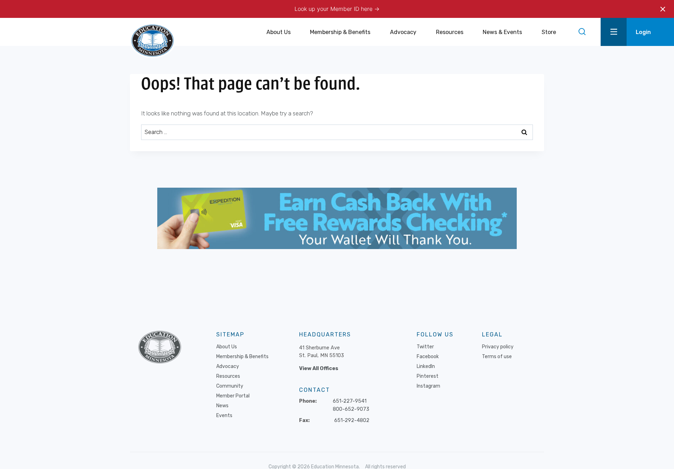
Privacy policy (498, 347)
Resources (228, 376)
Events (224, 415)
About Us (226, 347)
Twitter (425, 347)
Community (229, 386)
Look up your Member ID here (334, 8)
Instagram (428, 386)
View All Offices (318, 368)
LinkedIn (426, 366)
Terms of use (497, 357)
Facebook (428, 357)
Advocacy (227, 366)
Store (549, 32)
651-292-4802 (351, 420)
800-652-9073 (351, 409)
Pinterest (427, 376)
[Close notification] (663, 9)
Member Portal (233, 396)
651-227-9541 (349, 401)
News (222, 406)
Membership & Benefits (242, 357)
